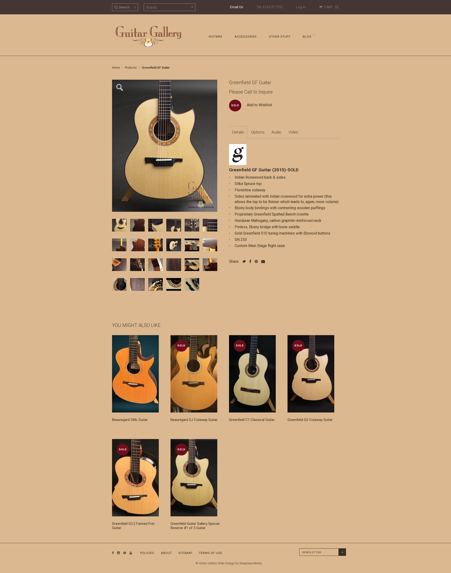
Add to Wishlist (259, 105)
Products (131, 67)
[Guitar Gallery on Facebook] (113, 553)
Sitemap (185, 553)
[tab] (238, 132)
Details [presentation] (238, 132)
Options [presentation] (257, 132)
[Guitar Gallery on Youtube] (129, 553)
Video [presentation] (293, 132)
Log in (301, 7)
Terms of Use (210, 553)
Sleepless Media (250, 563)
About (166, 553)
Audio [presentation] (276, 132)
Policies (147, 553)
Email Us (236, 7)
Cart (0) (330, 7)
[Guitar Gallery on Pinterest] (123, 553)
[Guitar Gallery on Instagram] (117, 553)
